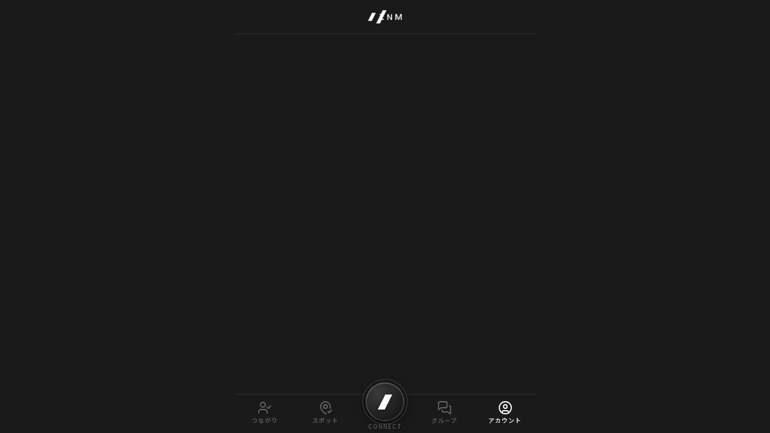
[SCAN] (385, 401)
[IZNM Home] (385, 16)
